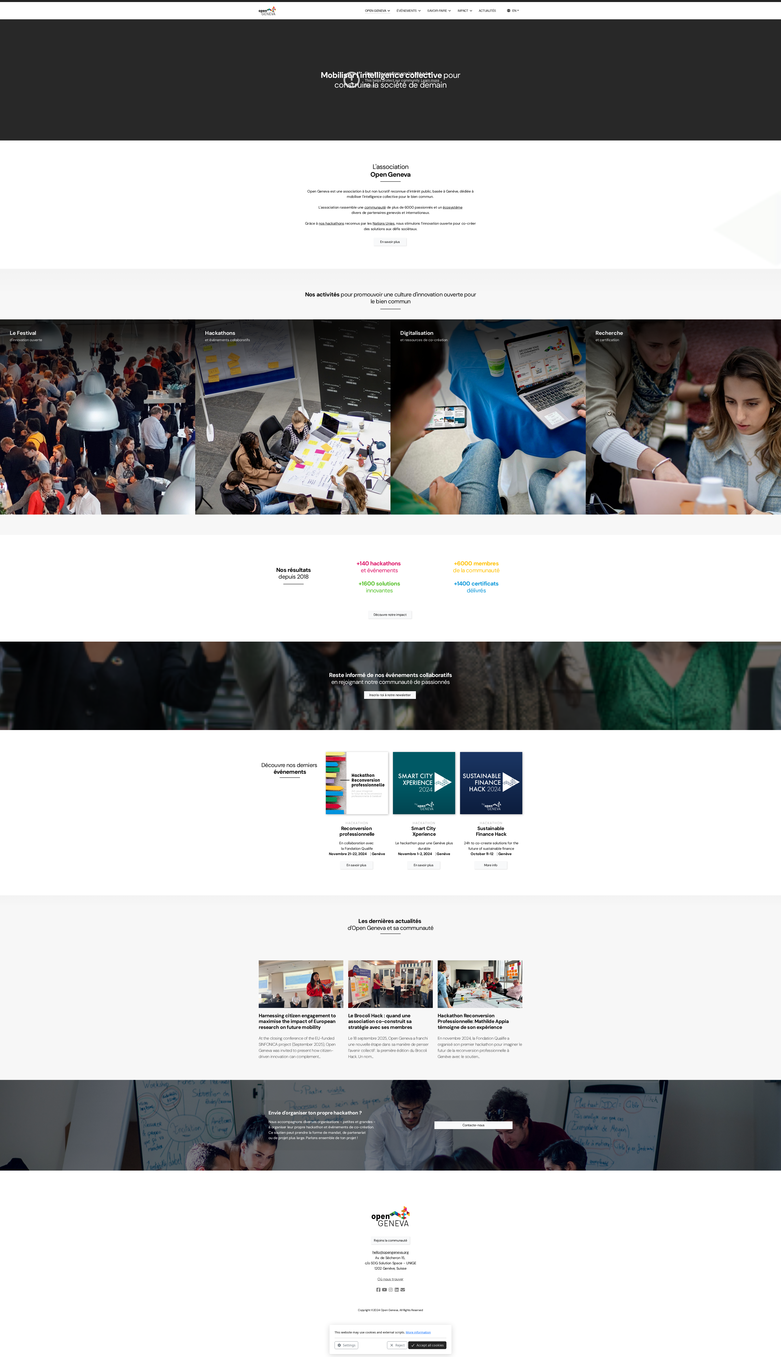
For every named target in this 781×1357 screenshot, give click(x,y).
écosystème (452, 207)
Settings (349, 1345)
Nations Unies (383, 223)
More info (490, 865)
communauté (375, 207)
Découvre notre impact (390, 615)
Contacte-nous (473, 1125)
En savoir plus (390, 242)
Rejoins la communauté (390, 1240)
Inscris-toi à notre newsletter (390, 695)
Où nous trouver (390, 1279)
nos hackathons (331, 223)
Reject (400, 1345)
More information (418, 1332)
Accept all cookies (430, 1345)
